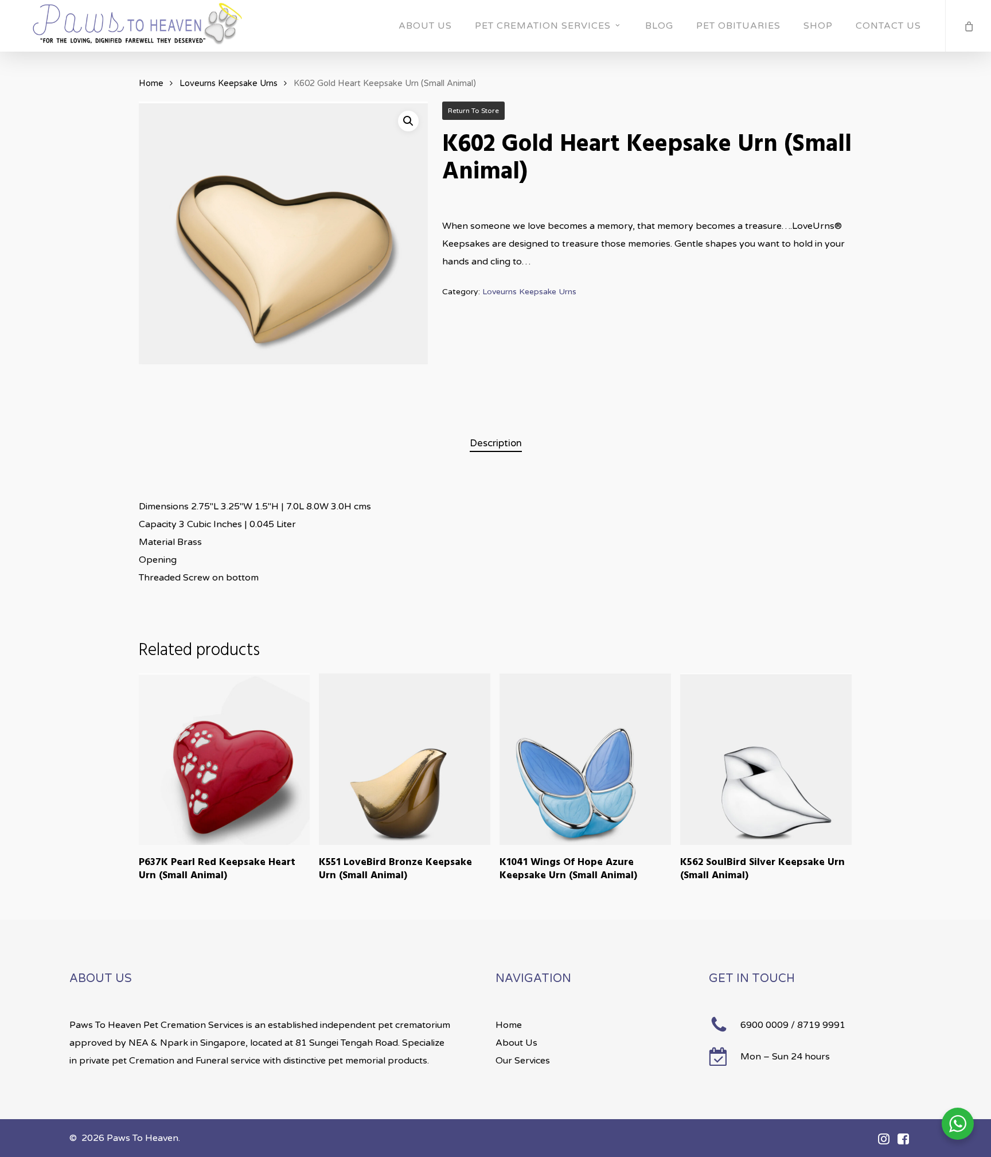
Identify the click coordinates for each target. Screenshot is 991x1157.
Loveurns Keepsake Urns (229, 83)
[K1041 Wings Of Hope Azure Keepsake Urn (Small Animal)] (585, 759)
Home (151, 83)
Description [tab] (496, 443)
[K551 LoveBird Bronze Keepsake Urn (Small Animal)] (404, 759)
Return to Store (473, 111)
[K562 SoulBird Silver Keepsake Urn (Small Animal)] (766, 759)
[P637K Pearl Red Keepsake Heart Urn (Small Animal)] (224, 759)
